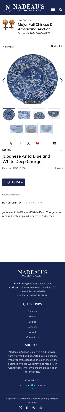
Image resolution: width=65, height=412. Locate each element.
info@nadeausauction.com (37, 283)
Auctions (32, 311)
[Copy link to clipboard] (11, 143)
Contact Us (32, 337)
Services (32, 326)
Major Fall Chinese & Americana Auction (35, 26)
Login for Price (13, 182)
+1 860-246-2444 (37, 295)
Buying (32, 316)
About (32, 332)
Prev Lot (9, 46)
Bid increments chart (11, 195)
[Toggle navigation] (53, 9)
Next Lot (55, 46)
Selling (32, 321)
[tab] (12, 204)
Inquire (59, 167)
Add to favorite (61, 150)
